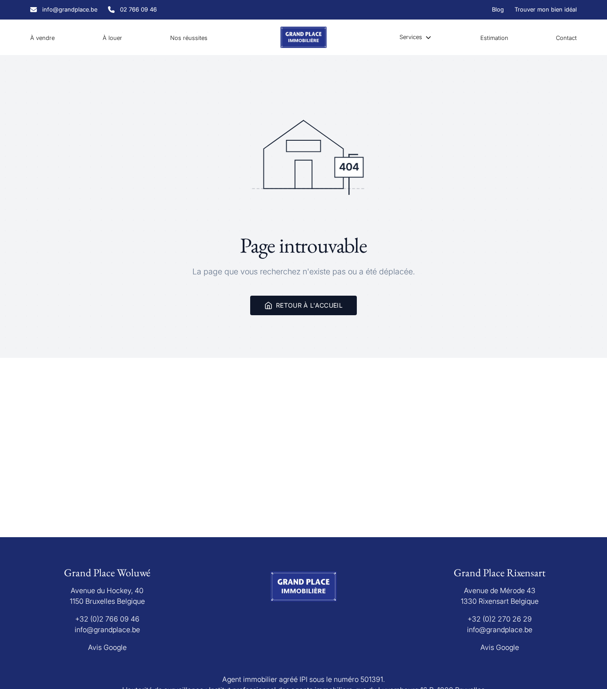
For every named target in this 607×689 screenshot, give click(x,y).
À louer (112, 37)
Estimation (494, 37)
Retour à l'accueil (309, 305)
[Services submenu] (428, 37)
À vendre (42, 37)
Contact (566, 37)
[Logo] (303, 37)
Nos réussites (189, 37)
